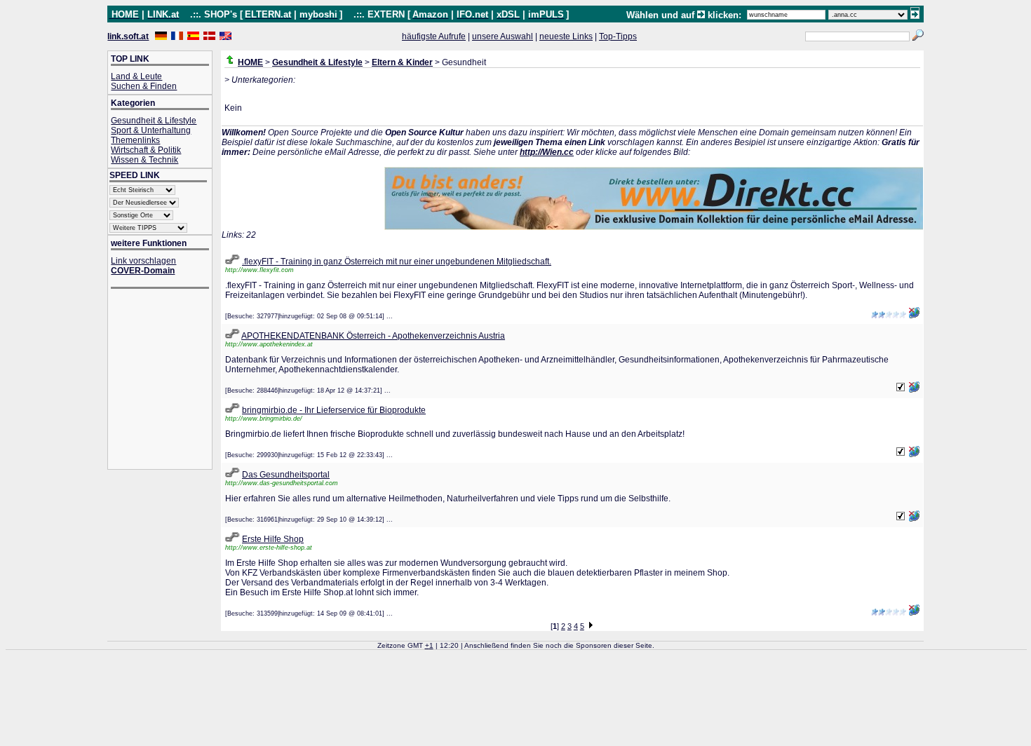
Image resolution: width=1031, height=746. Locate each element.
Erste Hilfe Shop (273, 539)
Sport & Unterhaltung (151, 130)
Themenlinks (135, 140)
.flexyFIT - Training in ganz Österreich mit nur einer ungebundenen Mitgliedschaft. (396, 261)
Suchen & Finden (144, 86)
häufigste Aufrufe (434, 36)
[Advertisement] (167, 380)
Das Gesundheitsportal (286, 475)
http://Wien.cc (547, 152)
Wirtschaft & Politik (146, 150)
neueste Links (566, 36)
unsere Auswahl (502, 36)
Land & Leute (136, 76)
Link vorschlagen (143, 261)
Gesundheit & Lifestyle (153, 121)
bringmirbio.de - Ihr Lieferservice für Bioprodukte (334, 410)
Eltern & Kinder (402, 62)
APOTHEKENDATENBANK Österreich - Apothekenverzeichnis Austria (373, 336)
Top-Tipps (618, 36)
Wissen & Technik (144, 160)
